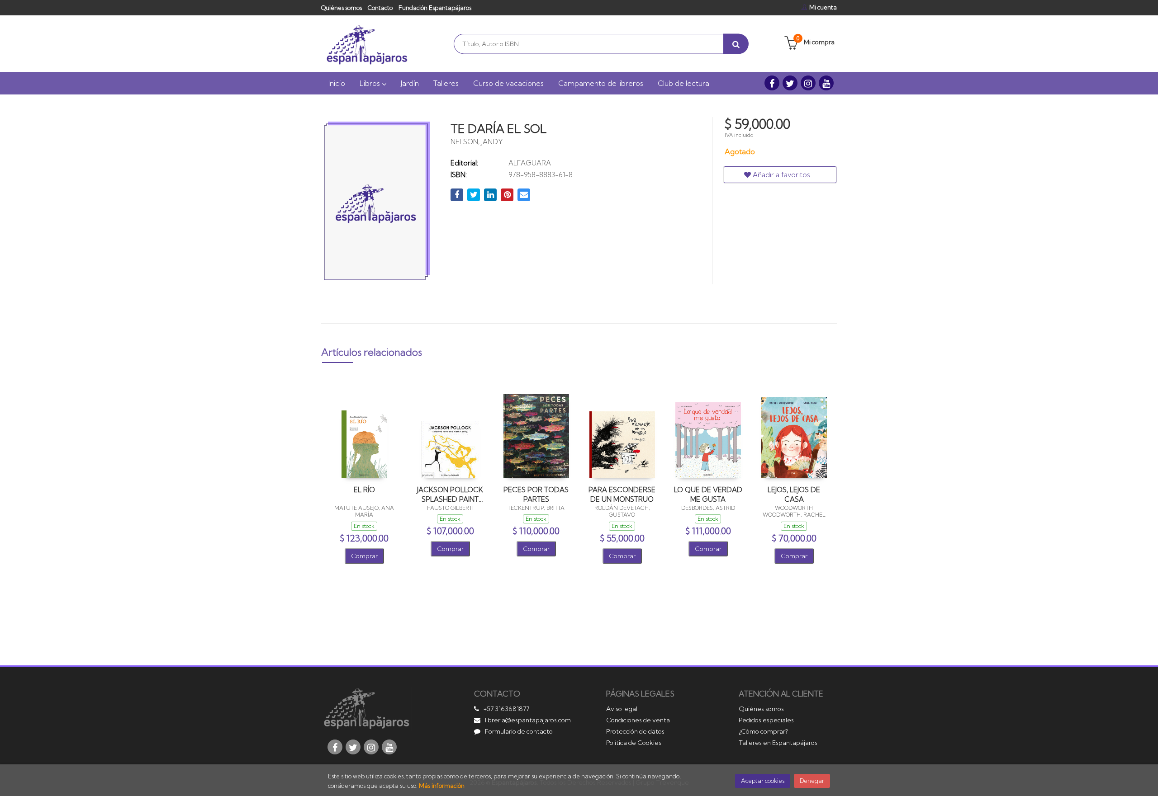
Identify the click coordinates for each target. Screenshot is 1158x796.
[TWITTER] (790, 82)
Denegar (812, 780)
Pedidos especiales (766, 720)
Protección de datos (635, 731)
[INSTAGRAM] (808, 82)
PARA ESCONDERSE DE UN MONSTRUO (621, 494)
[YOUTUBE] (826, 82)
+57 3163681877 (506, 709)
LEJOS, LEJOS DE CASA (794, 494)
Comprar (364, 556)
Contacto (380, 7)
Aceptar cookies (762, 780)
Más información (442, 785)
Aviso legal (621, 709)
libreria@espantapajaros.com (528, 720)
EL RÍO (364, 489)
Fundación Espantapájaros (435, 7)
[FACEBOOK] (771, 82)
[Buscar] (736, 43)
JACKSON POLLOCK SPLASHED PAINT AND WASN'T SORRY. (450, 494)
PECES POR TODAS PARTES (536, 494)
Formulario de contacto (519, 731)
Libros (371, 83)
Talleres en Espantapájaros (778, 743)
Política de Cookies (633, 743)
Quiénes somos (341, 7)
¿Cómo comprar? (763, 731)
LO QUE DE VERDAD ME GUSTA (708, 494)
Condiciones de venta (638, 720)
